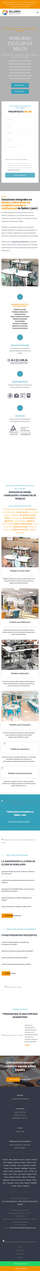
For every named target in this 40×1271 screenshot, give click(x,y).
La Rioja (30, 1171)
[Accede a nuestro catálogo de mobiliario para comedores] (20, 706)
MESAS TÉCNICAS (19, 521)
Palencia (24, 1177)
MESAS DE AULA (16, 518)
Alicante (22, 1159)
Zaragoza (26, 1186)
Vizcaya (13, 1186)
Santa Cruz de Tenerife (18, 1180)
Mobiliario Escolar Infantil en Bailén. (20, 61)
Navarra (12, 1177)
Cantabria (6, 1165)
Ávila (4, 1162)
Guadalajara (24, 1168)
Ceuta (19, 1165)
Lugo (19, 1174)
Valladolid (34, 1183)
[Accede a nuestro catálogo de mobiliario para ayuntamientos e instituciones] (20, 768)
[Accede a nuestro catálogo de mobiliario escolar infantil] (20, 552)
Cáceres (29, 1162)
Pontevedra (31, 1177)
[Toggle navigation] (37, 12)
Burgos (23, 1162)
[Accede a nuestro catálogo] (20, 654)
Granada (17, 1168)
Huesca (10, 1171)
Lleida (15, 1174)
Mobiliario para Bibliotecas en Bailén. (20, 64)
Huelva (5, 1171)
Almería (28, 1159)
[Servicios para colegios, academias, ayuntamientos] (20, 1241)
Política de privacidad (14, 170)
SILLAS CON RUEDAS (8, 512)
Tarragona (10, 1183)
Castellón (14, 1165)
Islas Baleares (18, 1171)
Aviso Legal (20, 1250)
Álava (10, 1159)
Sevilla (34, 1180)
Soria (4, 1183)
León (10, 1174)
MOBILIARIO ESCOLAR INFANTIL (13, 509)
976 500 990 (22, 1112)
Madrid (24, 1174)
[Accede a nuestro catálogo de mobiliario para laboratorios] (20, 744)
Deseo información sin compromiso (20, 1079)
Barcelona (16, 1162)
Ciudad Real (26, 1165)
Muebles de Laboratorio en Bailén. (20, 72)
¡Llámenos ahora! (10, 973)
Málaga (29, 1174)
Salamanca (6, 1180)
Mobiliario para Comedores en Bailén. (20, 70)
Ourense (18, 1177)
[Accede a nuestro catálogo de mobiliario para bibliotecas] (20, 603)
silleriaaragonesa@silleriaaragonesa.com (23, 1228)
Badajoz (9, 1162)
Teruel (16, 1183)
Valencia (27, 1183)
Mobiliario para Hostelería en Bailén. (20, 78)
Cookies (20, 1257)
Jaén (25, 1171)
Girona (11, 1168)
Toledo (21, 1183)
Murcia (6, 1177)
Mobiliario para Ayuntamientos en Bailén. (20, 75)
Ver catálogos (19, 91)
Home (20, 1246)
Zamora (19, 1186)
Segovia (28, 1180)
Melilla (34, 1174)
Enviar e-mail (20, 1131)
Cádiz (34, 1162)
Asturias (34, 1159)
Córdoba (33, 1165)
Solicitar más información (13, 915)
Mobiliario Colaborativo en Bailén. (20, 67)
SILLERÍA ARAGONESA (9, 1201)
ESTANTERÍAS (6, 524)
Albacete (16, 1159)
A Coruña (5, 1159)
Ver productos (19, 85)
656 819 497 (22, 1115)
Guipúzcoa (32, 1168)
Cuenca (6, 1168)
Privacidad (20, 1254)
